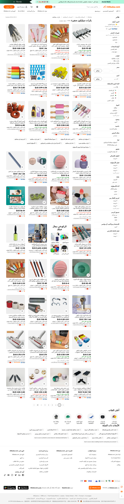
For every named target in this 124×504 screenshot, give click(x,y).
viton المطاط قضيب (52, 429)
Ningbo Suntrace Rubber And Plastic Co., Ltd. (81, 287)
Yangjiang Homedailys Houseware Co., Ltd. (59, 133)
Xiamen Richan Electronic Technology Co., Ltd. (15, 54)
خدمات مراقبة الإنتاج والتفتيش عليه (87, 468)
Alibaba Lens (113, 487)
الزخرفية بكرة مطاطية (20, 139)
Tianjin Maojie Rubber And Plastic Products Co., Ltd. (15, 323)
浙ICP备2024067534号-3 (108, 501)
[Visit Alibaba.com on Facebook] (23, 475)
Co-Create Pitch (115, 458)
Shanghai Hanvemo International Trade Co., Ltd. (37, 358)
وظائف (118, 465)
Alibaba (90, 17)
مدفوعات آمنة (92, 454)
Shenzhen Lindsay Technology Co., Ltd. (81, 95)
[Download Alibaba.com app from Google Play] (10, 488)
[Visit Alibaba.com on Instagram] (12, 475)
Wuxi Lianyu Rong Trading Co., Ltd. (81, 53)
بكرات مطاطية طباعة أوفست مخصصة (70, 429)
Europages (88, 495)
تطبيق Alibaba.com (35, 487)
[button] (54, 7)
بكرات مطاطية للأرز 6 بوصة (91, 429)
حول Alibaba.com (115, 450)
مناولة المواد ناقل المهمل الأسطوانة (81, 147)
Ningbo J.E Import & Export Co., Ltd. (81, 133)
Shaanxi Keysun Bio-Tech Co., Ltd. (81, 324)
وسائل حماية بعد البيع (90, 465)
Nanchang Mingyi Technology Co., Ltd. (59, 362)
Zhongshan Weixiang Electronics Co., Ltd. (81, 179)
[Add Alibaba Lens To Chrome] (95, 488)
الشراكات (21, 468)
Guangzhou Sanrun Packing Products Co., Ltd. (37, 130)
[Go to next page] (34, 405)
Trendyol (81, 495)
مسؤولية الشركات (115, 461)
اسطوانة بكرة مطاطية (84, 139)
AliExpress (36, 495)
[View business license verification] (78, 501)
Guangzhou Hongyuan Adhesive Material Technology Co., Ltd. (15, 214)
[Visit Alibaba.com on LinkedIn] (19, 475)
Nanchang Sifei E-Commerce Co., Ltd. (81, 360)
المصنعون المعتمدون (67, 454)
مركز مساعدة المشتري (42, 454)
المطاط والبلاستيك (80, 17)
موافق (98, 70)
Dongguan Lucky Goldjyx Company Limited (15, 91)
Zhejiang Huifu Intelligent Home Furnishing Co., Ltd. (15, 252)
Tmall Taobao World (53, 495)
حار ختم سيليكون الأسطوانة (23, 433)
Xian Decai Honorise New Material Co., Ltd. (37, 287)
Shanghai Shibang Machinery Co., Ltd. (37, 252)
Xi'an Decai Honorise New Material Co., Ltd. (37, 323)
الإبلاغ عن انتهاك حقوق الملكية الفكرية (38, 468)
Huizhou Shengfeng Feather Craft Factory (15, 360)
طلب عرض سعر (68, 458)
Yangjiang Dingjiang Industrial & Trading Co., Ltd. (81, 253)
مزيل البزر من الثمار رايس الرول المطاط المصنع (83, 433)
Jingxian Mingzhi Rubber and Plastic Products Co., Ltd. (59, 323)
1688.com (43, 495)
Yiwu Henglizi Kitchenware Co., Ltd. (59, 214)
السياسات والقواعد (91, 471)
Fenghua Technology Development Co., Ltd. (37, 180)
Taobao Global (69, 495)
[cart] (31, 7)
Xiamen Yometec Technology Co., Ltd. (59, 288)
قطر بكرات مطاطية (34, 139)
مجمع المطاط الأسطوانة (49, 139)
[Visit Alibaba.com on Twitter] (16, 475)
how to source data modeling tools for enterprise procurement (100, 441)
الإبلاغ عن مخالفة (43, 471)
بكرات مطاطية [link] (56, 17)
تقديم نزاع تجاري (43, 461)
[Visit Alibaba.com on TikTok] (5, 475)
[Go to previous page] (63, 405)
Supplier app (66, 487)
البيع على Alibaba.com (18, 454)
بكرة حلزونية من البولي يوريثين (42, 433)
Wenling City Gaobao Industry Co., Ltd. (15, 129)
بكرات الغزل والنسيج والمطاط (109, 429)
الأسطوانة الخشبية (31, 143)
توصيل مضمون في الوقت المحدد (87, 461)
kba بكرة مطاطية (69, 143)
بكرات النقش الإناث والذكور (60, 433)
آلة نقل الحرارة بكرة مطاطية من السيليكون (50, 143)
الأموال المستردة (43, 465)
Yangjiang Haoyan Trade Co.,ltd (38, 54)
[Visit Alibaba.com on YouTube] (8, 475)
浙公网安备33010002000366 (91, 501)
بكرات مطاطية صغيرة (84, 143)
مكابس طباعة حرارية (96, 437)
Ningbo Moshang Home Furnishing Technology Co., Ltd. (59, 57)
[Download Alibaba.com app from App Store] (23, 488)
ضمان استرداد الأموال (90, 458)
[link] (121, 486)
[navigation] (106, 211)
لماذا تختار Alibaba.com (114, 454)
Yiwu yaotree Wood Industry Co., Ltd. (15, 289)
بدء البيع (22, 458)
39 (37, 405)
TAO (76, 495)
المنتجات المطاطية (68, 17)
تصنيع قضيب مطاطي (111, 437)
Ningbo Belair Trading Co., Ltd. (38, 94)
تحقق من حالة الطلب (18, 461)
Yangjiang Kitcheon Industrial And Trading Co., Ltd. (15, 177)
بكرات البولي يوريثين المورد (35, 429)
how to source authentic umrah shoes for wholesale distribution (50, 437)
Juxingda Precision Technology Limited (37, 214)
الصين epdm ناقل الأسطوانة (67, 139)
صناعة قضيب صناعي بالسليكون (79, 437)
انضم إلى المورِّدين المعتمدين (16, 465)
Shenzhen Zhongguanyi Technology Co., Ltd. (81, 218)
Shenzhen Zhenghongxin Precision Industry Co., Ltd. (59, 94)
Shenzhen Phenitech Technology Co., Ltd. (59, 180)
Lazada (62, 495)
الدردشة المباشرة (43, 458)
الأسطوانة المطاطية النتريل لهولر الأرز (107, 433)
